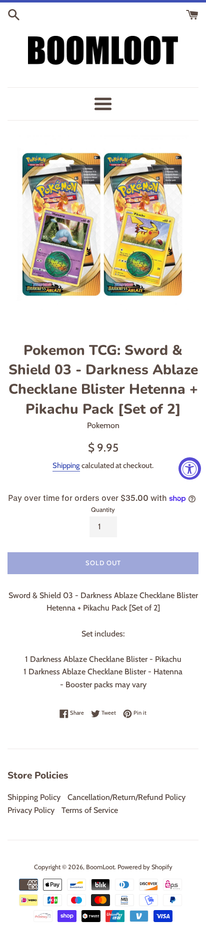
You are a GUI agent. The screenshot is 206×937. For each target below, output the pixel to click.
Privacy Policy (31, 810)
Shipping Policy (34, 797)
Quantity (103, 509)
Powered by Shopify (145, 867)
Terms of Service (90, 810)
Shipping (66, 465)
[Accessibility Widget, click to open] (189, 469)
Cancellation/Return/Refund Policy (127, 797)
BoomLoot (100, 867)
